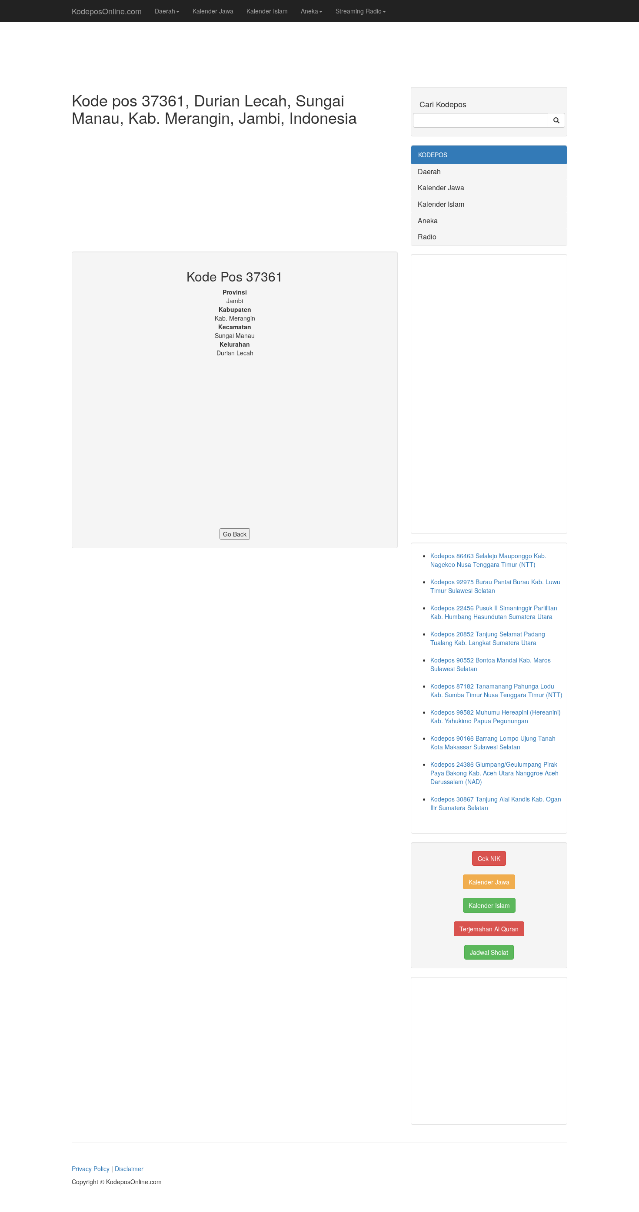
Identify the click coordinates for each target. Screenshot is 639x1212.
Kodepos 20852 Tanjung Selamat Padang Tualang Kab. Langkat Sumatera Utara (487, 638)
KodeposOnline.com (107, 11)
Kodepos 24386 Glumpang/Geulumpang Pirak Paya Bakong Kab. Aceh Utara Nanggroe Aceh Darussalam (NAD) (494, 773)
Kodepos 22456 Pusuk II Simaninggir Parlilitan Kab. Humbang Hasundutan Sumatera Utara (493, 612)
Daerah (165, 11)
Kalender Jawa (213, 11)
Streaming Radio (359, 11)
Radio (427, 237)
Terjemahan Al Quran (489, 928)
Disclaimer (129, 1168)
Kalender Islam (267, 11)
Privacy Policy (91, 1168)
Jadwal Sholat (489, 952)
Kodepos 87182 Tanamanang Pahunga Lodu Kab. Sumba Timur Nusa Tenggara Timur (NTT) (496, 690)
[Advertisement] (235, 191)
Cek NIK (489, 858)
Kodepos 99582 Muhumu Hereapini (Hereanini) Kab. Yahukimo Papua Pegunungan (495, 716)
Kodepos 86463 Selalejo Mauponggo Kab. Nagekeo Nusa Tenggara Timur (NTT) (488, 560)
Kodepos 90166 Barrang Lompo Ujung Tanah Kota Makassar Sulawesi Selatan (493, 742)
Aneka (309, 11)
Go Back (234, 534)
